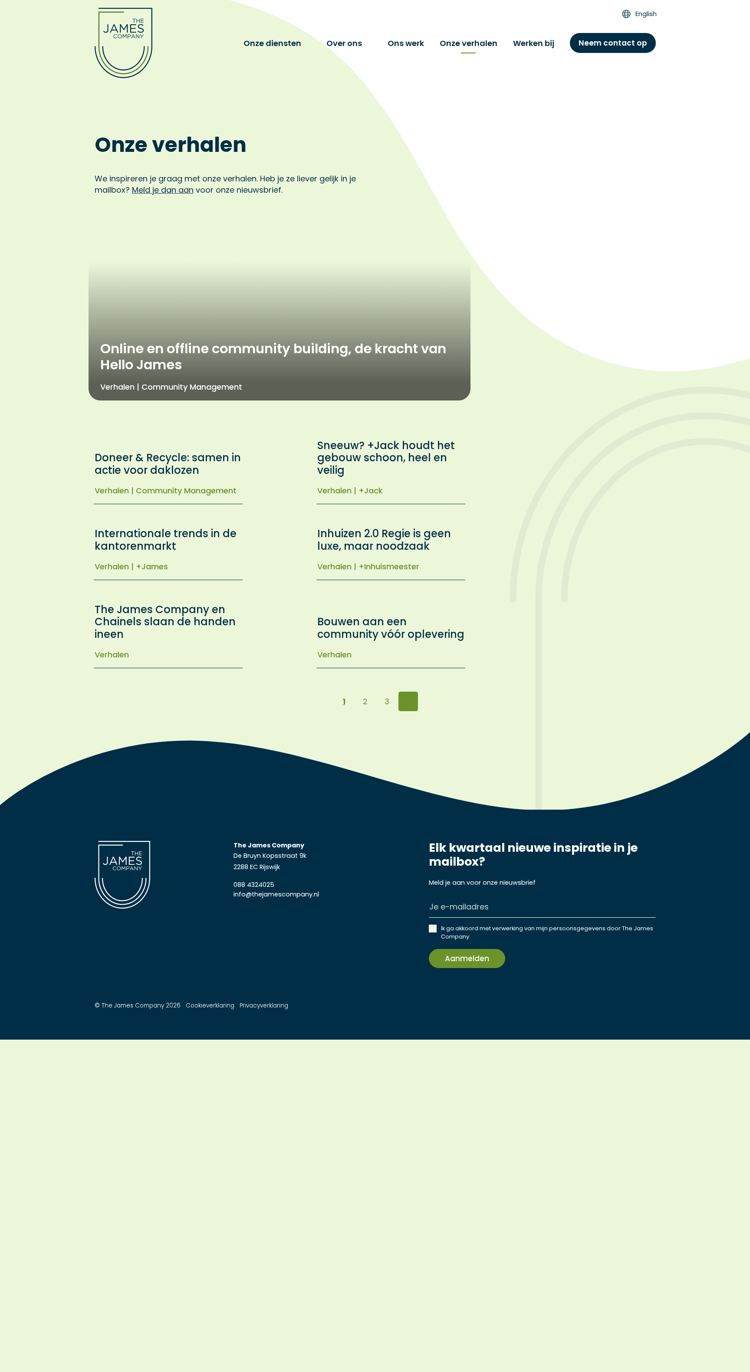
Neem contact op (613, 43)
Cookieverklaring (210, 1005)
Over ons (344, 43)
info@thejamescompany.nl (276, 894)
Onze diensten (272, 43)
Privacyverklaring (264, 1005)
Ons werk (406, 43)
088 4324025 (254, 884)
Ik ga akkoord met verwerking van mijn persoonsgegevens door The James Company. (547, 932)
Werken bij (533, 43)
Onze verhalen (468, 43)
